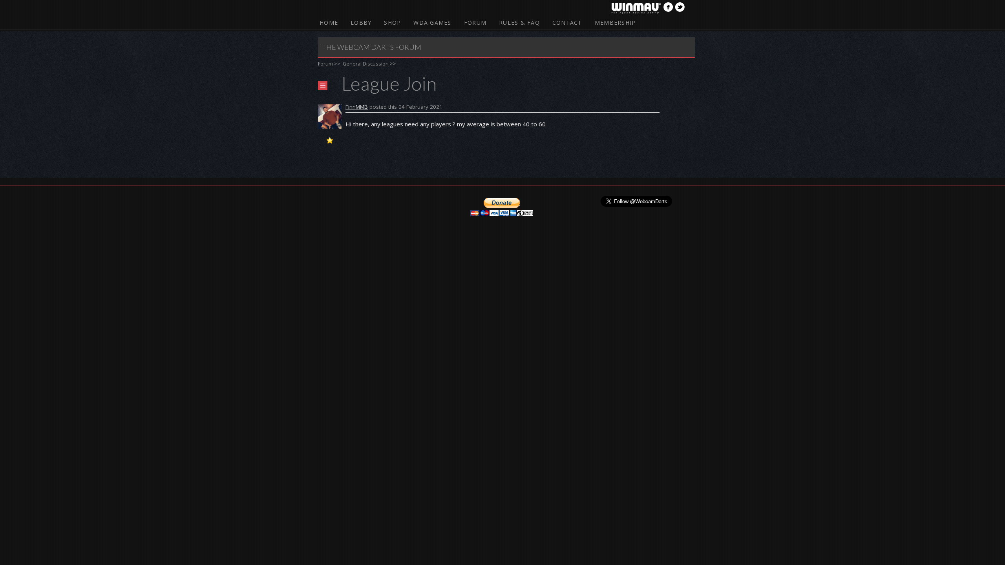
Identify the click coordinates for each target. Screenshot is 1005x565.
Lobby (361, 22)
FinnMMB (356, 106)
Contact (567, 22)
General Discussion (366, 63)
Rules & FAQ (519, 22)
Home (329, 22)
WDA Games (432, 22)
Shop (392, 22)
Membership (615, 22)
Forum (475, 22)
